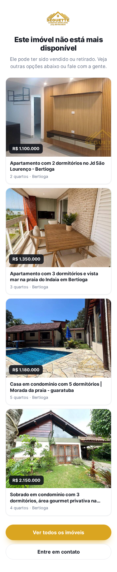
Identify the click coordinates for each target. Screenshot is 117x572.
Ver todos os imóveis (58, 532)
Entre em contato (58, 552)
